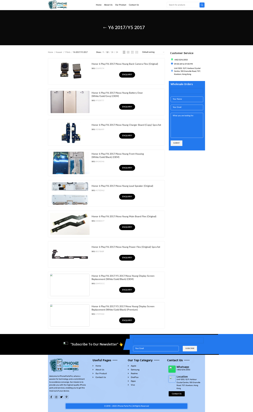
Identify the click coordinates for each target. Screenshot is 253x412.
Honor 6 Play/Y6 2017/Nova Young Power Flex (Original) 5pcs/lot (126, 247)
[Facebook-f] (51, 397)
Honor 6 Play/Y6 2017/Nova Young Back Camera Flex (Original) (125, 64)
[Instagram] (56, 397)
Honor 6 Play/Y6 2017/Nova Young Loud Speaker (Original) (122, 186)
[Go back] (105, 27)
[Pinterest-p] (66, 397)
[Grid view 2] (128, 52)
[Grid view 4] (136, 52)
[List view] (124, 52)
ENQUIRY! (127, 75)
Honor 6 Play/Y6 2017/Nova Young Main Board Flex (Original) (124, 216)
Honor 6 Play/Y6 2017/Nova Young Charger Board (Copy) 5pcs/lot (126, 125)
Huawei (59, 52)
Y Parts (68, 52)
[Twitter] (61, 397)
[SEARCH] (202, 4)
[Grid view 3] (132, 52)
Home (50, 52)
